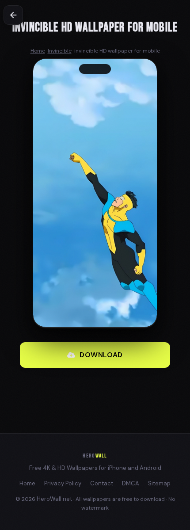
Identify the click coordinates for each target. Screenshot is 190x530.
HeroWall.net (54, 499)
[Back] (13, 15)
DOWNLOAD (101, 354)
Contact (101, 483)
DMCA (130, 483)
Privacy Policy (62, 483)
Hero (95, 455)
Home (27, 483)
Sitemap (159, 483)
